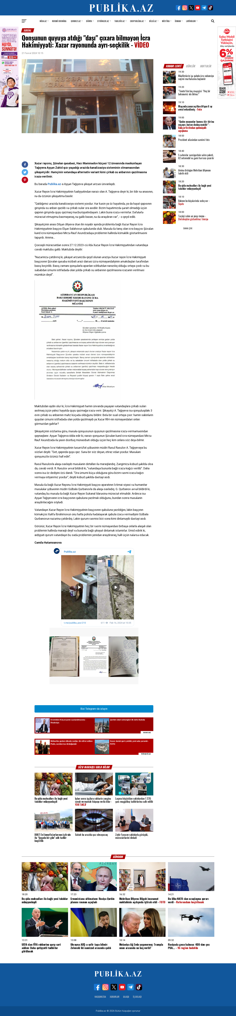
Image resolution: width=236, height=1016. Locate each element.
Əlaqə (126, 996)
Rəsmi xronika (59, 21)
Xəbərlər (114, 996)
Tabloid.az (119, 21)
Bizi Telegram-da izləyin (93, 708)
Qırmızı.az (76, 21)
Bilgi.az (153, 21)
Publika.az (54, 184)
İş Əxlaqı (137, 996)
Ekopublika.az (137, 21)
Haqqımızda (100, 996)
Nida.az (43, 21)
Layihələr (191, 21)
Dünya (89, 21)
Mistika (166, 21)
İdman (178, 21)
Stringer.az (103, 21)
